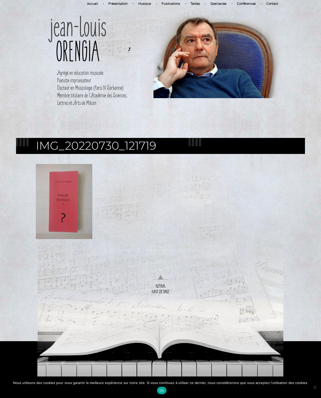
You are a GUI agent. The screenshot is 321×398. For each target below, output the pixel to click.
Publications (171, 3)
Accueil (92, 3)
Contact (272, 3)
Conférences (246, 3)
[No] (314, 387)
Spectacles (218, 3)
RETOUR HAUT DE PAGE (160, 288)
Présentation (118, 3)
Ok (161, 390)
